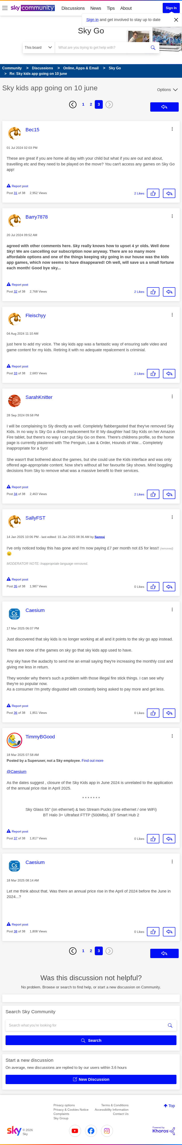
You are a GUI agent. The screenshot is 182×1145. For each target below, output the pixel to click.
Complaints (61, 1114)
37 (15, 838)
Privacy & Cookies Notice (71, 1109)
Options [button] (164, 89)
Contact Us (121, 1114)
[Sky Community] (33, 8)
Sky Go (91, 30)
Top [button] (171, 1106)
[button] (172, 129)
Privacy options (64, 1105)
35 (15, 586)
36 (15, 712)
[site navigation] (5, 8)
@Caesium (16, 771)
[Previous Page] (72, 104)
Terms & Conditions (115, 1105)
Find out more (92, 761)
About (126, 8)
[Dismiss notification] (176, 19)
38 (15, 931)
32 (15, 291)
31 (15, 193)
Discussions (73, 8)
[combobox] (102, 47)
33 (15, 373)
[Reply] (169, 193)
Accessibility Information (112, 1109)
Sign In (171, 8)
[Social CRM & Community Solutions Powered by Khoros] (164, 1131)
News (95, 8)
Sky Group (60, 1118)
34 (15, 494)
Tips (111, 8)
